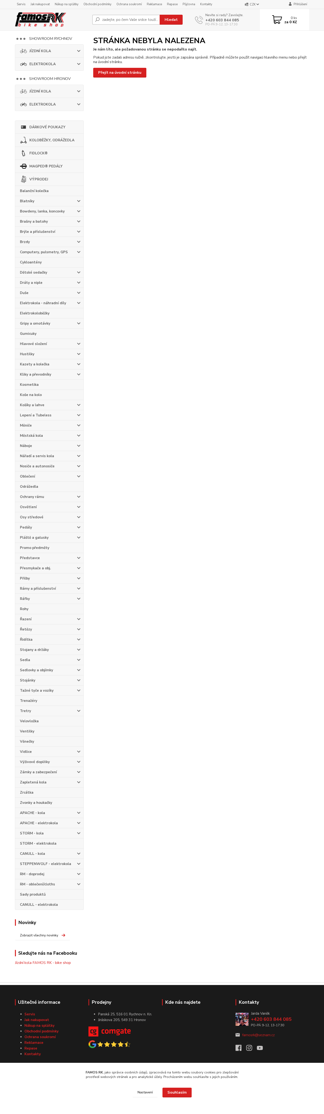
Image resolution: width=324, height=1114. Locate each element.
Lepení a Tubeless (35, 415)
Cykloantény (31, 262)
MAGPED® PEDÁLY (46, 166)
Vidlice (26, 751)
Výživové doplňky (35, 762)
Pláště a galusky (34, 537)
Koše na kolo (31, 394)
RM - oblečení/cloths (37, 884)
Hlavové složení (33, 343)
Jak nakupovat (40, 4)
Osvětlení (28, 507)
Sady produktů (33, 894)
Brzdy (25, 241)
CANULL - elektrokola (39, 904)
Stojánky (27, 680)
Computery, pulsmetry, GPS (44, 252)
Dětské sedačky (33, 272)
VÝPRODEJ (38, 179)
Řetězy (26, 629)
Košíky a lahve (32, 405)
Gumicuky (28, 333)
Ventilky (27, 731)
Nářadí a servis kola (37, 456)
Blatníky (27, 201)
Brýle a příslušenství (37, 231)
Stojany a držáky (34, 649)
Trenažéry (28, 700)
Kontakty (206, 4)
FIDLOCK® (38, 153)
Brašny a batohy (34, 221)
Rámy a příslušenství (38, 588)
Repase (172, 4)
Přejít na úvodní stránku (119, 72)
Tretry (25, 711)
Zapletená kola (33, 782)
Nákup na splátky (67, 4)
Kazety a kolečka (34, 364)
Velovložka (29, 721)
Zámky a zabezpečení (38, 772)
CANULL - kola (32, 853)
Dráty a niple (31, 282)
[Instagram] (251, 1049)
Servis (21, 4)
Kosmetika (29, 384)
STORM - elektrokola (38, 843)
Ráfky (25, 598)
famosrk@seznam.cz (258, 1035)
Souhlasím (177, 1092)
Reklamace (154, 4)
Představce (30, 558)
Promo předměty (34, 547)
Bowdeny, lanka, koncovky (42, 211)
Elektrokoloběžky (35, 313)
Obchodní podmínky (97, 4)
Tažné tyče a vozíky (37, 690)
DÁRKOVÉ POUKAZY (47, 127)
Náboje (26, 445)
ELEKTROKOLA (42, 64)
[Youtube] (262, 1049)
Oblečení (27, 476)
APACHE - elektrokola (39, 823)
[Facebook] (241, 1049)
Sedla (25, 660)
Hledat (171, 19)
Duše (24, 292)
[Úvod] (51, 19)
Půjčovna (189, 4)
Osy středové (31, 517)
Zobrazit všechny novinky (39, 935)
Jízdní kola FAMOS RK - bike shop (43, 962)
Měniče (26, 425)
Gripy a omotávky (35, 323)
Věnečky (27, 741)
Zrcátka (26, 792)
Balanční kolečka (34, 191)
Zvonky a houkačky (36, 802)
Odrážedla (29, 486)
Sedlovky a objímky (36, 670)
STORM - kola (32, 833)
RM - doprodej (32, 874)
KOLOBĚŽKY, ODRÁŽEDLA (51, 140)
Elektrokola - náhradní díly (43, 303)
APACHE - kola (32, 812)
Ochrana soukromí (129, 4)
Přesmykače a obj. (35, 568)
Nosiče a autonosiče (37, 466)
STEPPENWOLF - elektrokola (45, 863)
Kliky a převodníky (35, 374)
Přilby (25, 578)
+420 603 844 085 (222, 20)
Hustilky (27, 354)
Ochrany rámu (32, 496)
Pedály (26, 527)
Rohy (24, 609)
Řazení (26, 619)
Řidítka (26, 639)
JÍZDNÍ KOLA (40, 51)
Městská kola (31, 435)
